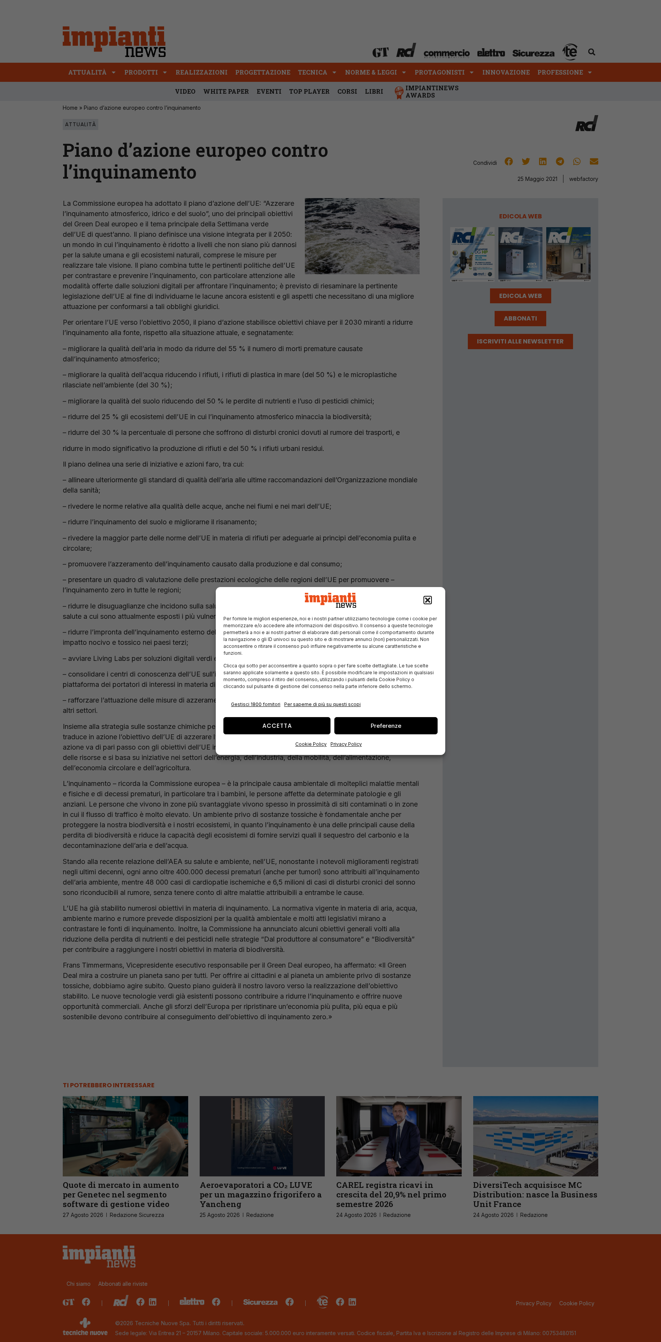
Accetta (277, 726)
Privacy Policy (346, 744)
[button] (427, 600)
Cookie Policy (311, 744)
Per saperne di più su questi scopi (322, 704)
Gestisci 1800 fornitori (255, 704)
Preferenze (386, 725)
